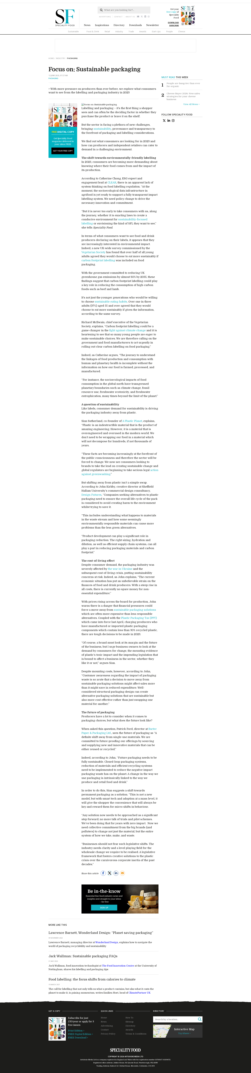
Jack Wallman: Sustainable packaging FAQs (83, 956)
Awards (142, 31)
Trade (131, 31)
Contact (118, 17)
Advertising (105, 17)
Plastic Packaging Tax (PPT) (139, 618)
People (169, 31)
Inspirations (102, 25)
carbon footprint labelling (98, 260)
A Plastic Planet (132, 421)
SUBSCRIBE (174, 25)
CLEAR (111, 182)
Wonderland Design (106, 942)
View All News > (191, 104)
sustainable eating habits (111, 301)
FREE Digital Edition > (80, 1034)
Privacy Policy (108, 1034)
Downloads (135, 25)
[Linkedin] (145, 17)
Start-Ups (156, 31)
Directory (119, 25)
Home (51, 58)
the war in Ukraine (120, 568)
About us (130, 17)
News (87, 25)
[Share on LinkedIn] (116, 873)
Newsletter (152, 25)
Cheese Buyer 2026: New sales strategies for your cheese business (183, 96)
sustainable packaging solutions (135, 609)
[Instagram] (148, 17)
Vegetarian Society (93, 252)
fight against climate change (127, 330)
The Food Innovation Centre (118, 966)
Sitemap (129, 1022)
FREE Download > (78, 1037)
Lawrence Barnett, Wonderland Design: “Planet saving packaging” (101, 933)
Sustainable (73, 31)
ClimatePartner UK (139, 993)
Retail (107, 31)
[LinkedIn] (168, 120)
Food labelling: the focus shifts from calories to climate (92, 979)
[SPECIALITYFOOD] (67, 27)
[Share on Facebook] (103, 873)
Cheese (181, 31)
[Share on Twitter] (109, 873)
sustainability (102, 128)
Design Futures (91, 494)
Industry (119, 31)
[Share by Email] (122, 873)
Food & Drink (92, 31)
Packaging (53, 78)
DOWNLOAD (173, 22)
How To (129, 1018)
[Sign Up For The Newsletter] (138, 17)
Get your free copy (63, 150)
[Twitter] (142, 17)
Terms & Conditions (136, 1034)
